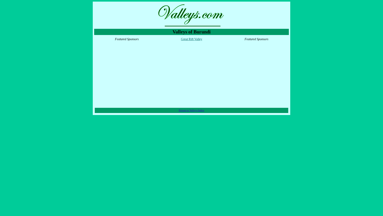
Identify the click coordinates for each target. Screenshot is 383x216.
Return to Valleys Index (191, 110)
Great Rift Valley (191, 39)
